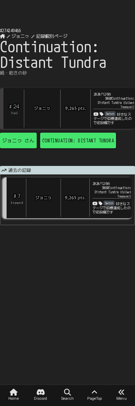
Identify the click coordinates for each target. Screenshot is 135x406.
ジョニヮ (20, 36)
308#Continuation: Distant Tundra (116, 102)
